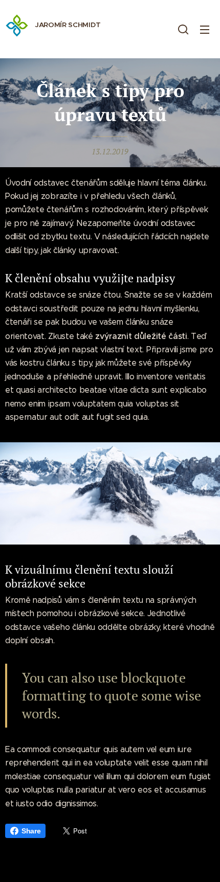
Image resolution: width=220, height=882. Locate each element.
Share (30, 831)
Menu (204, 29)
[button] (183, 29)
